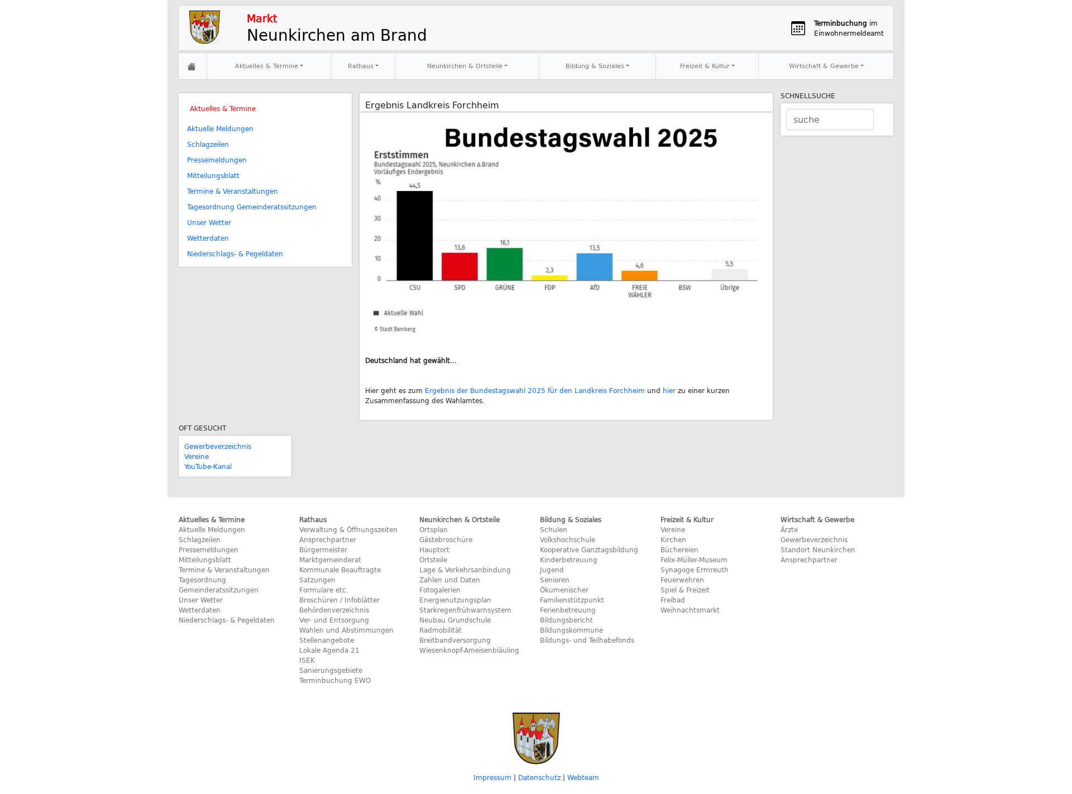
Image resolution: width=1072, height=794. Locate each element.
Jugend (552, 570)
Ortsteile (433, 559)
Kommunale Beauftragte (340, 570)
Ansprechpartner (327, 539)
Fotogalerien (440, 590)
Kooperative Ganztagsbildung (589, 549)
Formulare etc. (323, 590)
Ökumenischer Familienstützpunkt (572, 595)
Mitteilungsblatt (213, 175)
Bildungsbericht (566, 620)
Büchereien (679, 549)
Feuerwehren (682, 580)
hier (669, 390)
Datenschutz (539, 777)
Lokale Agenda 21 (329, 650)
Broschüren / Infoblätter (339, 600)
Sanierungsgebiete (330, 670)
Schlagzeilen (208, 144)
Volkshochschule (567, 539)
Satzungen (317, 580)
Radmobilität (440, 630)
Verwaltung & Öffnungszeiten (348, 529)
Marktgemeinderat (330, 559)
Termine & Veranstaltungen (232, 191)
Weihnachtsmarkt (690, 610)
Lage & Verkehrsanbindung (465, 570)
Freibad (673, 600)
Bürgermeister (323, 549)
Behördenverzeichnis (334, 610)
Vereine (196, 456)
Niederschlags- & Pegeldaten (235, 253)
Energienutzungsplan (455, 600)
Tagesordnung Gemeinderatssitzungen (252, 207)
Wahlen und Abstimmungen (346, 630)
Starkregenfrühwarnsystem (465, 610)
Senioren (555, 580)
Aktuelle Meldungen (220, 128)
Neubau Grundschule (455, 620)
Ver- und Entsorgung (334, 620)
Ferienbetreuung (568, 610)
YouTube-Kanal (208, 466)
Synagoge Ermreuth (695, 570)
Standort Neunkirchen (818, 549)
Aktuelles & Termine (266, 65)
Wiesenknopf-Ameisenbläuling (469, 650)
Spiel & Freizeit (685, 590)
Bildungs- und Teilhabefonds (587, 640)
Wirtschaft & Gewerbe (824, 65)
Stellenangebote (326, 640)
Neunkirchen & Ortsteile (464, 65)
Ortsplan (433, 529)
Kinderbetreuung (568, 559)
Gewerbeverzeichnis (217, 446)
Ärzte (789, 529)
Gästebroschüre (445, 539)
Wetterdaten (208, 238)
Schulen (553, 529)
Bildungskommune (571, 630)
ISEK (307, 660)
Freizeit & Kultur (705, 65)
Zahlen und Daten (449, 580)
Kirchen (673, 539)
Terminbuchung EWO (335, 680)
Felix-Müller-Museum (694, 559)
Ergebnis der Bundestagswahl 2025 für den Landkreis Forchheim (535, 390)
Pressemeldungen (217, 160)
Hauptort (434, 549)
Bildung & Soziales (595, 65)
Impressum (492, 777)
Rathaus (361, 65)
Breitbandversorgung (455, 640)
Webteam (583, 777)
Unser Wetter (209, 222)
